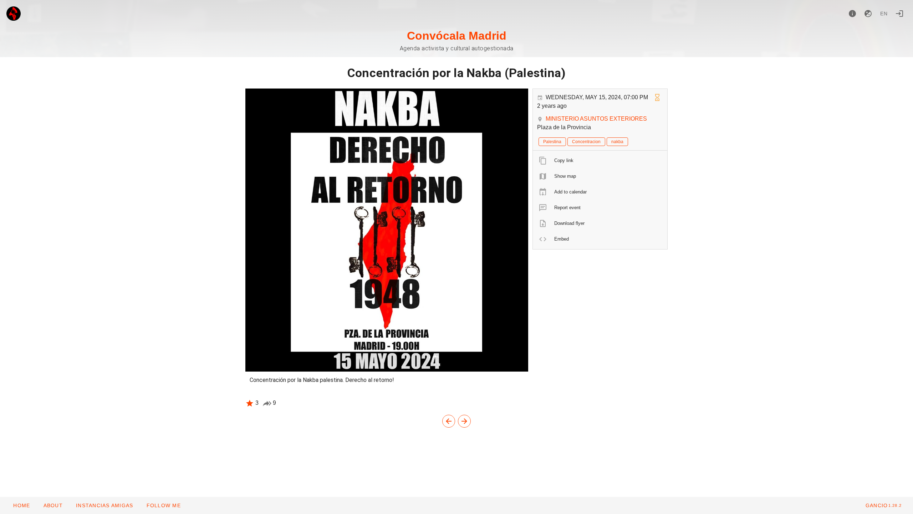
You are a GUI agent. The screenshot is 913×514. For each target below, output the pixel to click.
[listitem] (600, 160)
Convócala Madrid (456, 35)
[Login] (899, 13)
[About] (852, 13)
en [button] (884, 13)
